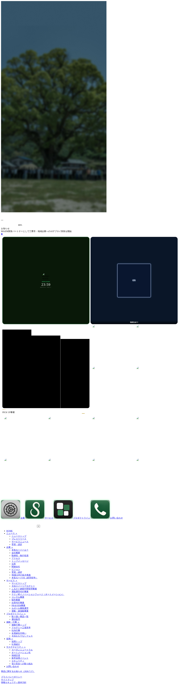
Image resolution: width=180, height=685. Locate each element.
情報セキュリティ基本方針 (13, 682)
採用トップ (17, 641)
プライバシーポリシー (11, 677)
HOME (9, 531)
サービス (11, 580)
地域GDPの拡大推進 (21, 575)
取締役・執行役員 (20, 555)
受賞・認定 (17, 544)
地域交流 (16, 655)
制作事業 (16, 600)
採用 (9, 639)
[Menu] (2, 220)
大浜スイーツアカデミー (23, 586)
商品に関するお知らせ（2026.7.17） (18, 671)
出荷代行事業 (18, 603)
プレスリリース (19, 539)
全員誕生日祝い (19, 633)
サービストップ (19, 583)
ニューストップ (19, 536)
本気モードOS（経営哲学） (25, 578)
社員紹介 (16, 644)
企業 (9, 547)
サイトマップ (7, 680)
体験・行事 (13, 622)
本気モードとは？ (20, 550)
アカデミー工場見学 (21, 628)
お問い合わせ (12, 666)
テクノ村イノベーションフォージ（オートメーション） (38, 594)
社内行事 (16, 630)
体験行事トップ (19, 625)
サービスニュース (20, 542)
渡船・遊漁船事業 (20, 611)
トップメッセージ (20, 561)
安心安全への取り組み (22, 664)
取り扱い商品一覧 (20, 616)
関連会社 (16, 567)
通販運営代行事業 (20, 591)
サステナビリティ (16, 647)
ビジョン (16, 569)
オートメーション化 (21, 652)
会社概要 (16, 553)
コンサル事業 (18, 597)
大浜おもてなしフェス (22, 636)
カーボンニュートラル (22, 650)
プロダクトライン (16, 614)
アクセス (16, 558)
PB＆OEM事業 (18, 605)
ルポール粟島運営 (20, 608)
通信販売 (16, 619)
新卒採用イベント (20, 658)
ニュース (11, 533)
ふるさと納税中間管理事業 (24, 589)
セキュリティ (18, 661)
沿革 (14, 564)
